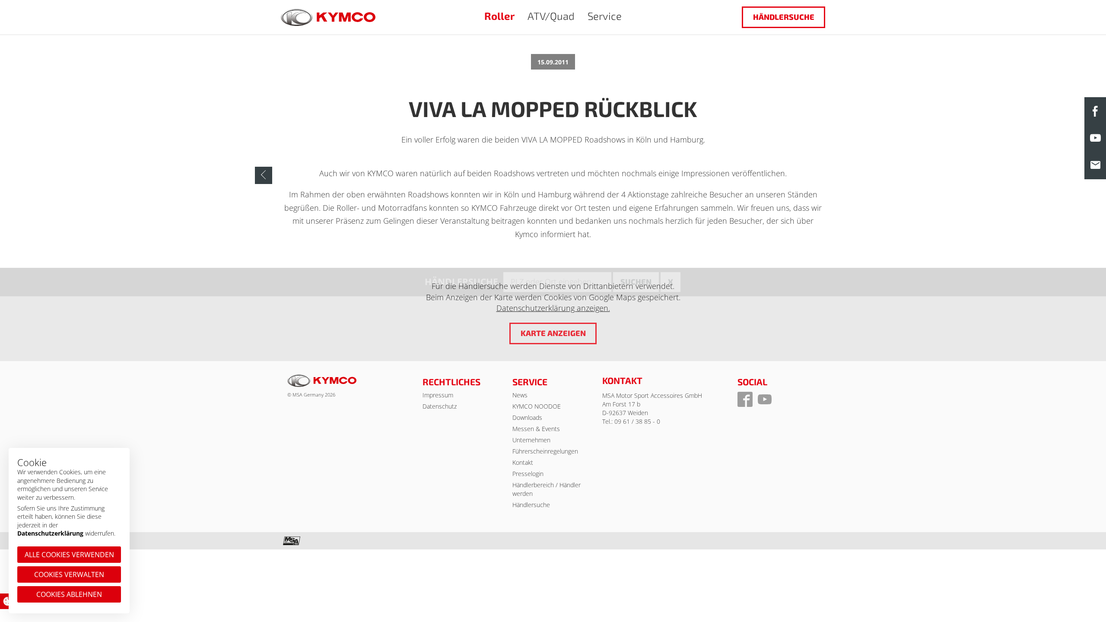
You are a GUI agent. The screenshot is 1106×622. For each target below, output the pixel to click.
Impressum (438, 395)
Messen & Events (536, 429)
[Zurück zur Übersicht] (263, 175)
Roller (499, 16)
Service (605, 16)
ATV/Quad (551, 16)
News (520, 395)
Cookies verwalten (69, 574)
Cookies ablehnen (69, 594)
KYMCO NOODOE (536, 406)
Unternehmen (531, 440)
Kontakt (522, 462)
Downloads (527, 417)
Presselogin (527, 474)
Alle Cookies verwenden (69, 554)
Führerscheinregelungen (545, 451)
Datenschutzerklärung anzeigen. (553, 308)
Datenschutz (440, 406)
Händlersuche (783, 17)
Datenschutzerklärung (50, 533)
